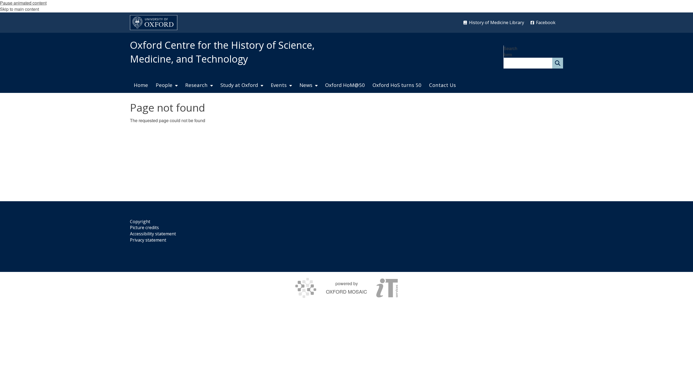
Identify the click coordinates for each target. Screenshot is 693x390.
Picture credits (144, 227)
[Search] (557, 63)
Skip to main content (19, 9)
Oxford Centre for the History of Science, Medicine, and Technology (222, 52)
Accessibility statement (153, 234)
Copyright (140, 222)
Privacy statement (148, 240)
